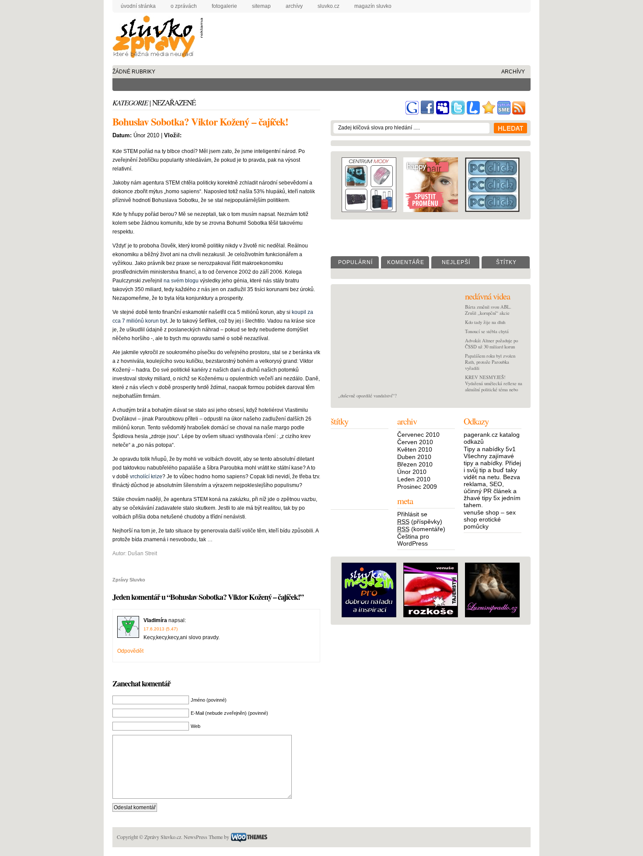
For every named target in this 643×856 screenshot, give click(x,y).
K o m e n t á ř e (405, 262)
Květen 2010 (414, 449)
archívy (294, 6)
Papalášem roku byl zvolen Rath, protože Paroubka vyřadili (490, 362)
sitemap (261, 6)
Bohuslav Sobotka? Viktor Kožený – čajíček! (200, 121)
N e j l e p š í (455, 262)
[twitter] (458, 112)
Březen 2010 (415, 464)
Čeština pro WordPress (413, 540)
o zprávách (184, 6)
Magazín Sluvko (372, 6)
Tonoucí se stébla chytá (487, 331)
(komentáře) (421, 528)
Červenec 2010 (418, 434)
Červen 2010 (415, 441)
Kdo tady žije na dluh (485, 322)
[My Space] (442, 112)
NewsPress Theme (203, 836)
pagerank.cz (481, 434)
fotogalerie (224, 6)
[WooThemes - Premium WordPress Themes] (249, 836)
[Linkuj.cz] (473, 112)
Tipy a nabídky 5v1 (490, 448)
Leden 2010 (413, 479)
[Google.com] (412, 112)
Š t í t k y (506, 262)
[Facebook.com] (427, 112)
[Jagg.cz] (489, 112)
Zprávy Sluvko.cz (156, 38)
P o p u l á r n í (355, 262)
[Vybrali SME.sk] (503, 112)
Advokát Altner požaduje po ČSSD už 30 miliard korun (491, 344)
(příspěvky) (419, 521)
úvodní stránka (138, 6)
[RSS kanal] (518, 112)
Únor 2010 (411, 471)
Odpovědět (130, 651)
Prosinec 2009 (417, 486)
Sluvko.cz (328, 6)
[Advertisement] (362, 32)
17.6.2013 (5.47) (160, 628)
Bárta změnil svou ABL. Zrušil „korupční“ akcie (488, 310)
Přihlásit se (412, 514)
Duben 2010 (414, 456)
